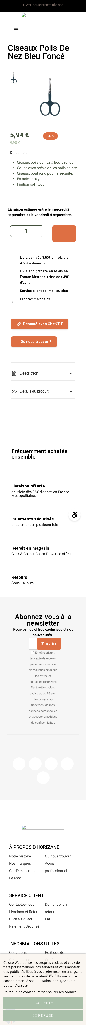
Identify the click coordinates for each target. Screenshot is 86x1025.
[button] (35, 29)
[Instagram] (35, 763)
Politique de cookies (19, 991)
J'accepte (43, 1003)
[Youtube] (67, 763)
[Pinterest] (51, 763)
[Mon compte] (51, 29)
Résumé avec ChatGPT (43, 324)
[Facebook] (19, 763)
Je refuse (43, 1015)
